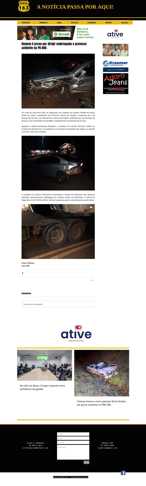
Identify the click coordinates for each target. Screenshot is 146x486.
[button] (115, 69)
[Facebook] (123, 473)
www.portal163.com (60, 477)
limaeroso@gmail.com (107, 448)
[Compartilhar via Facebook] (23, 273)
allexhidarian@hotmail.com (35, 448)
